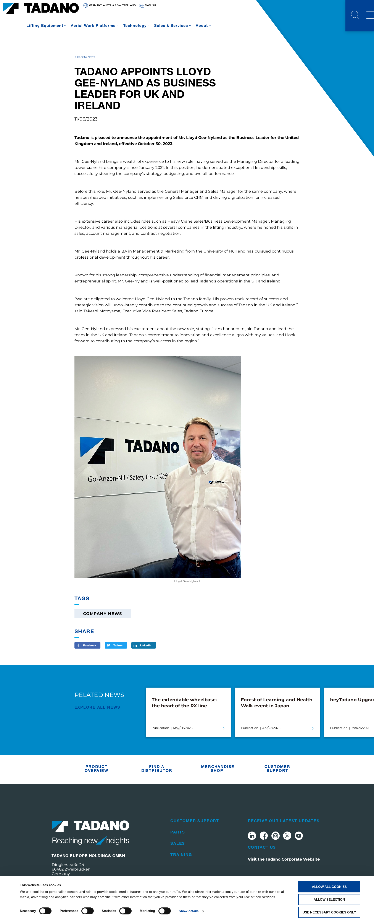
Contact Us (262, 847)
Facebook (89, 645)
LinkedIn (146, 645)
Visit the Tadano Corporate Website (284, 859)
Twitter (118, 645)
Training (181, 854)
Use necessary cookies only (329, 912)
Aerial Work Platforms (93, 25)
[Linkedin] (252, 836)
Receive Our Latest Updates (284, 820)
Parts (177, 832)
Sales (177, 843)
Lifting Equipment (44, 25)
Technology (135, 25)
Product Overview (96, 768)
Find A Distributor (156, 768)
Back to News (86, 57)
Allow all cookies (329, 887)
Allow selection (329, 899)
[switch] (87, 910)
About (202, 25)
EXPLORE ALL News (97, 707)
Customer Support (277, 768)
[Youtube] (299, 836)
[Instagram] (275, 836)
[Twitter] (287, 836)
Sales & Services (171, 25)
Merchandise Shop (217, 768)
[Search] (355, 15)
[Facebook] (264, 836)
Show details (188, 911)
